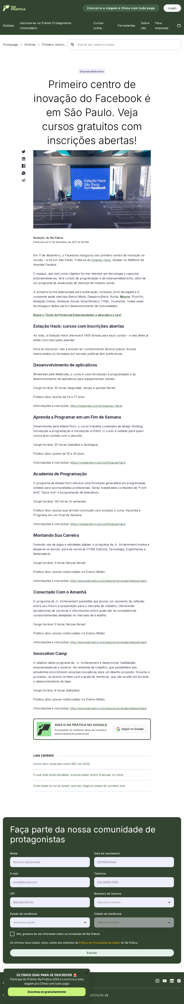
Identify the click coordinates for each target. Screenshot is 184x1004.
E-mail (14, 873)
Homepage (10, 44)
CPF (12, 893)
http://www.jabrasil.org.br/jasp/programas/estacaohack (108, 581)
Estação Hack (101, 260)
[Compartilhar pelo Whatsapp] (23, 173)
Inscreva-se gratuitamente (47, 992)
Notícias (30, 44)
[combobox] (97, 902)
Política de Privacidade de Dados (99, 942)
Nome (13, 853)
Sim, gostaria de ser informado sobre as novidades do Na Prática (58, 933)
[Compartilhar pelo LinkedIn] (23, 159)
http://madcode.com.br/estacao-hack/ (96, 406)
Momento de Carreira (107, 893)
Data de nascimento (107, 853)
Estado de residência (23, 913)
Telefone (100, 873)
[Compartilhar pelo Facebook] (23, 166)
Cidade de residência (107, 913)
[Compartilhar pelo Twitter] (23, 151)
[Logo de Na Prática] (14, 8)
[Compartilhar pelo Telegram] (23, 180)
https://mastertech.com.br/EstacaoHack (97, 462)
